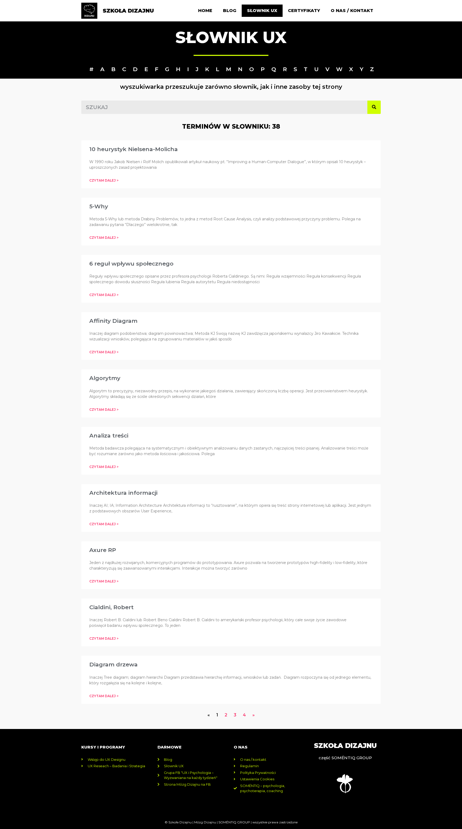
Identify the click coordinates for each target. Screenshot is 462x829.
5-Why (98, 206)
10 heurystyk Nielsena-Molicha (133, 149)
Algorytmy (104, 378)
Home (205, 10)
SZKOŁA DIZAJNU (128, 10)
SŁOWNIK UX (231, 37)
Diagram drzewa (113, 664)
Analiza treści (108, 435)
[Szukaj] (374, 107)
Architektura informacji (123, 492)
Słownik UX (262, 10)
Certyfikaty (304, 10)
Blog (229, 10)
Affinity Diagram (113, 320)
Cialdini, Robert (111, 607)
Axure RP (102, 550)
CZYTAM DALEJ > (103, 180)
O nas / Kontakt (352, 10)
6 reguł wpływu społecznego (131, 263)
